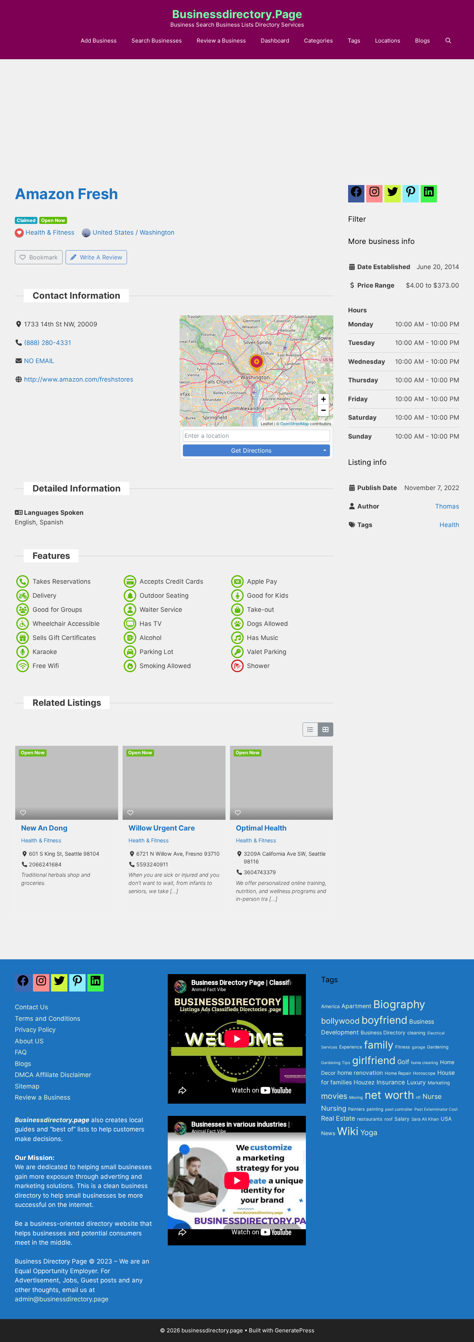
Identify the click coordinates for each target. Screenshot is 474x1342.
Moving (356, 1097)
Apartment (356, 1006)
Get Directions (251, 450)
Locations (387, 40)
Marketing (439, 1083)
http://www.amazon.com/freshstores (78, 379)
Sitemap (27, 1086)
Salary (402, 1119)
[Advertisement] (237, 115)
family (378, 1045)
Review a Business (221, 40)
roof (388, 1119)
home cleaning (424, 1062)
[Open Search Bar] (448, 41)
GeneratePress (294, 1330)
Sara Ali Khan (425, 1119)
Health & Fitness (41, 840)
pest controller (399, 1109)
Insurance (391, 1082)
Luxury (416, 1082)
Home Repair (398, 1073)
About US (29, 1041)
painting (375, 1109)
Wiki (347, 1131)
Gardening (437, 1047)
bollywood (340, 1021)
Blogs (422, 40)
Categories (318, 40)
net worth (389, 1094)
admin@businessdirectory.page (62, 1299)
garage (418, 1047)
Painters (356, 1109)
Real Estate (338, 1118)
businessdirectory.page (237, 14)
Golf (403, 1062)
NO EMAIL (39, 361)
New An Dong (44, 827)
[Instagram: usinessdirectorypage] (374, 195)
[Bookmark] (23, 813)
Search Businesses (156, 40)
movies (334, 1096)
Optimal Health (261, 827)
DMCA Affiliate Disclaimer (53, 1074)
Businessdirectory (43, 1120)
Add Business (99, 40)
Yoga (368, 1132)
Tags (354, 40)
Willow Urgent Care (161, 827)
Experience (350, 1047)
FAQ (21, 1052)
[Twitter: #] (392, 195)
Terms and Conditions (47, 1018)
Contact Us (31, 1007)
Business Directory (383, 1033)
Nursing (333, 1108)
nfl (418, 1097)
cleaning (416, 1033)
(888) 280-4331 (47, 342)
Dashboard (275, 40)
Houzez (364, 1082)
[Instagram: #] (41, 985)
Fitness (402, 1047)
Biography (399, 1004)
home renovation (360, 1072)
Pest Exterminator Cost (436, 1109)
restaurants (370, 1119)
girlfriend (373, 1060)
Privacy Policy (35, 1029)
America (330, 1006)
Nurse (432, 1096)
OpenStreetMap (294, 423)
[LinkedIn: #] (429, 195)
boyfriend (384, 1020)
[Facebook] (356, 195)
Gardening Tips (335, 1062)
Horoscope (424, 1073)
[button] (256, 371)
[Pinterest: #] (411, 195)
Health (449, 525)
